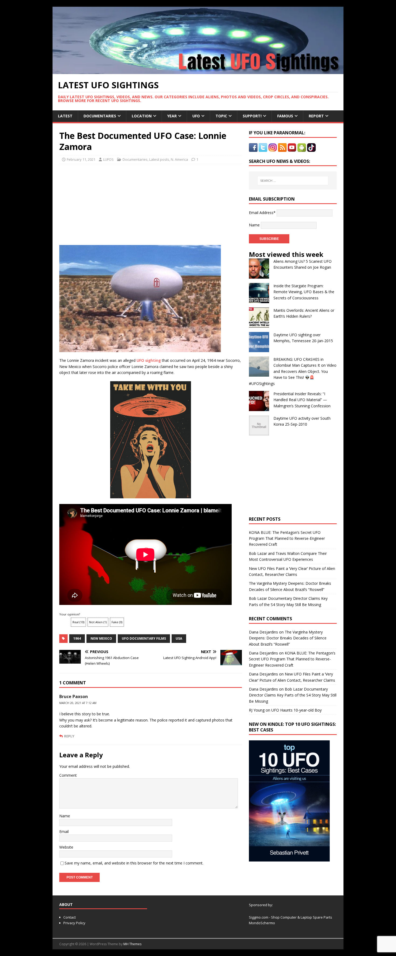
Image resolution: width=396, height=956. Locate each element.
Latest (65, 115)
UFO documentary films (144, 638)
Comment (68, 775)
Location (142, 115)
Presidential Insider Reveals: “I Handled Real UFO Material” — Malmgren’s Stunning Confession (302, 399)
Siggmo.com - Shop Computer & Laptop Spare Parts (290, 917)
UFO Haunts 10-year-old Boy (296, 710)
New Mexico (101, 638)
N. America (179, 159)
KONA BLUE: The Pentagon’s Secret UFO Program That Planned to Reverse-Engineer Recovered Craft (287, 538)
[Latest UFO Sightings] (198, 70)
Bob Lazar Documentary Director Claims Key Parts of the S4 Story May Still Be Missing (292, 695)
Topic (221, 115)
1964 (77, 638)
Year (172, 115)
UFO (196, 115)
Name (64, 815)
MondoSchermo (262, 922)
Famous (285, 115)
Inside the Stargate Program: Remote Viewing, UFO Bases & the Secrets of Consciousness (303, 291)
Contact (69, 917)
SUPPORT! (252, 115)
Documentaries (100, 115)
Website (66, 847)
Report (316, 115)
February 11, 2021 (81, 159)
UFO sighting (149, 360)
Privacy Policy (74, 922)
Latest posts (159, 159)
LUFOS (108, 159)
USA (179, 638)
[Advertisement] (109, 203)
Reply (69, 736)
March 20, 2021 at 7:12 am (77, 703)
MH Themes (132, 944)
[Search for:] (292, 180)
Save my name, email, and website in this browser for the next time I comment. (134, 863)
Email (64, 831)
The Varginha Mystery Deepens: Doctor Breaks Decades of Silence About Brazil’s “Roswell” (287, 638)
